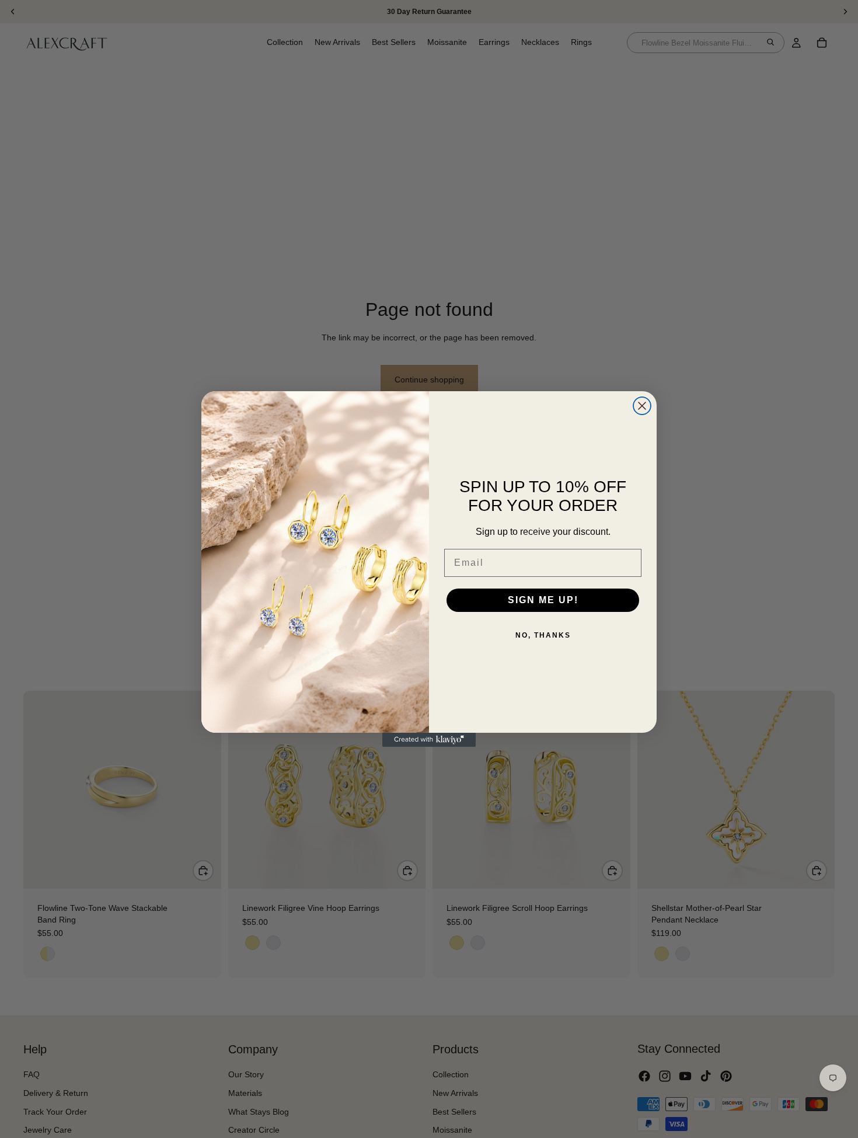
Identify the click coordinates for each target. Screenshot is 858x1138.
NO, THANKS (543, 635)
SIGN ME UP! (543, 600)
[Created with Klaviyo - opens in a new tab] (429, 740)
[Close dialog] (642, 406)
